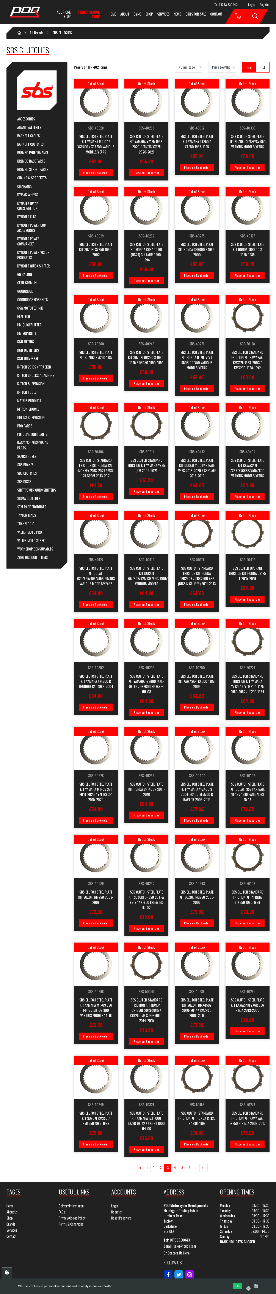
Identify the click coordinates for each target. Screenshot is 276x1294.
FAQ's (62, 1212)
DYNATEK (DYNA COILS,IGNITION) (27, 206)
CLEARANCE (24, 186)
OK (237, 1286)
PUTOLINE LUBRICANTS (32, 434)
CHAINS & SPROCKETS (32, 177)
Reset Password (121, 1218)
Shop (149, 14)
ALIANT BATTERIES (29, 127)
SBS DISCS (24, 481)
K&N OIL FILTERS (28, 350)
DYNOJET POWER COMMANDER (28, 241)
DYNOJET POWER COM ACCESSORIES (31, 228)
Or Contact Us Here (177, 1253)
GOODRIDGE (25, 291)
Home (112, 14)
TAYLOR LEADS (26, 515)
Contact (216, 14)
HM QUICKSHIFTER (29, 324)
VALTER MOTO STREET (31, 540)
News (177, 14)
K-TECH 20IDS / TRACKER (34, 367)
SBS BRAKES (25, 464)
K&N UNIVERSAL (27, 358)
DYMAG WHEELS (27, 194)
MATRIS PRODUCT (29, 400)
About (124, 14)
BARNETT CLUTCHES (30, 144)
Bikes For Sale (196, 14)
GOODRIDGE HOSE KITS (32, 299)
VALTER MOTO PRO (29, 532)
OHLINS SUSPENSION (31, 417)
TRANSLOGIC (25, 523)
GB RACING (24, 274)
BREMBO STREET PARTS (32, 169)
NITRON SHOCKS (28, 409)
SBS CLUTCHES (27, 473)
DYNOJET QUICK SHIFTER (33, 266)
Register (265, 4)
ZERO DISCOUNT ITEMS (32, 557)
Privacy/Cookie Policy (72, 1218)
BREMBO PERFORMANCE (32, 152)
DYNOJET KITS (26, 216)
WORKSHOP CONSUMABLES (35, 549)
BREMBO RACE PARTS (31, 161)
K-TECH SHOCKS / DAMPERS (35, 375)
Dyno (137, 14)
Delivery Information (71, 1206)
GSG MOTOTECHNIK (30, 308)
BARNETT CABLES (28, 135)
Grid (249, 67)
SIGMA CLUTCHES (28, 498)
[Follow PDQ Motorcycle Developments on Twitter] (178, 1274)
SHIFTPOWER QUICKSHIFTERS (36, 490)
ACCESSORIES (26, 119)
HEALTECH (23, 316)
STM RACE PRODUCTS (31, 506)
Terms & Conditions (71, 1224)
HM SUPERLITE (26, 333)
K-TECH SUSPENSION (31, 383)
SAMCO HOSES (26, 456)
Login (251, 4)
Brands (10, 1224)
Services (163, 14)
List (262, 67)
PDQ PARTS (24, 426)
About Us (12, 1212)
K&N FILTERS (25, 341)
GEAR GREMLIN (27, 282)
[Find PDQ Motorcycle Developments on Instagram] (189, 1274)
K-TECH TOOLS (26, 392)
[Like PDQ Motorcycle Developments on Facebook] (168, 1274)
